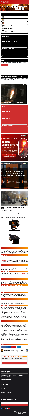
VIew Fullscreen (4, 64)
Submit (14, 363)
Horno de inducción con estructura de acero (8, 48)
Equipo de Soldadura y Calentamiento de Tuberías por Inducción (10, 46)
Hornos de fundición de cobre (6, 113)
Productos (16, 371)
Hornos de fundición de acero (6, 111)
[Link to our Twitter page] (3, 408)
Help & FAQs (26, 371)
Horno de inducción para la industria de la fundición (9, 120)
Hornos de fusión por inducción (6, 39)
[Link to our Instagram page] (5, 408)
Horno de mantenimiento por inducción (7, 123)
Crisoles (3, 55)
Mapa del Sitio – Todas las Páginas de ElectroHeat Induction (20, 411)
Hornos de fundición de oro (5, 116)
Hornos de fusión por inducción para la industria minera (9, 41)
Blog (22, 371)
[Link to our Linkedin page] (7, 408)
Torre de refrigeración (15, 395)
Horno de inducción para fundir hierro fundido (8, 130)
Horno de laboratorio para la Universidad (7, 125)
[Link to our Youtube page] (9, 408)
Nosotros (20, 371)
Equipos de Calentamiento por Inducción (7, 43)
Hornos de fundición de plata (6, 118)
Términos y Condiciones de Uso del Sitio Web (20, 412)
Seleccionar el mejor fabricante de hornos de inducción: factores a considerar (14, 7)
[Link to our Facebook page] (1, 408)
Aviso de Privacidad (20, 413)
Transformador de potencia (5, 53)
